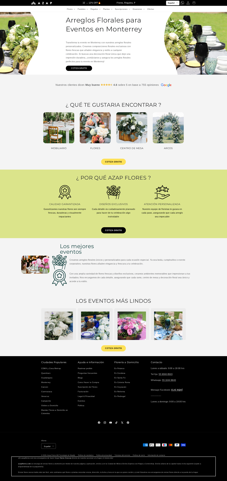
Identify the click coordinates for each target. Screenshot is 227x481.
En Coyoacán (120, 387)
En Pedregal (119, 396)
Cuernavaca (46, 391)
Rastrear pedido (85, 368)
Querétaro (45, 373)
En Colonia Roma (122, 382)
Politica (81, 405)
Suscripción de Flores (87, 387)
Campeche (46, 401)
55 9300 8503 (165, 374)
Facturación (83, 391)
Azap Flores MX (53, 455)
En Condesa (119, 373)
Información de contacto (156, 455)
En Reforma (119, 391)
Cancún (44, 387)
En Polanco (119, 368)
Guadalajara (46, 378)
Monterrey (45, 382)
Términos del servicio (122, 455)
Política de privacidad (104, 455)
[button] (70, 9)
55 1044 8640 (169, 380)
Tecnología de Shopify (67, 455)
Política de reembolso (86, 455)
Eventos (81, 401)
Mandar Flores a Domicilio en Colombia (54, 411)
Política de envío (139, 455)
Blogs (80, 378)
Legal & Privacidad (86, 396)
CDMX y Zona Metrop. (51, 368)
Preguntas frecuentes (87, 373)
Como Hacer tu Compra (88, 382)
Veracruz (45, 396)
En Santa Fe (120, 378)
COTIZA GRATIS (79, 68)
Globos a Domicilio (49, 405)
